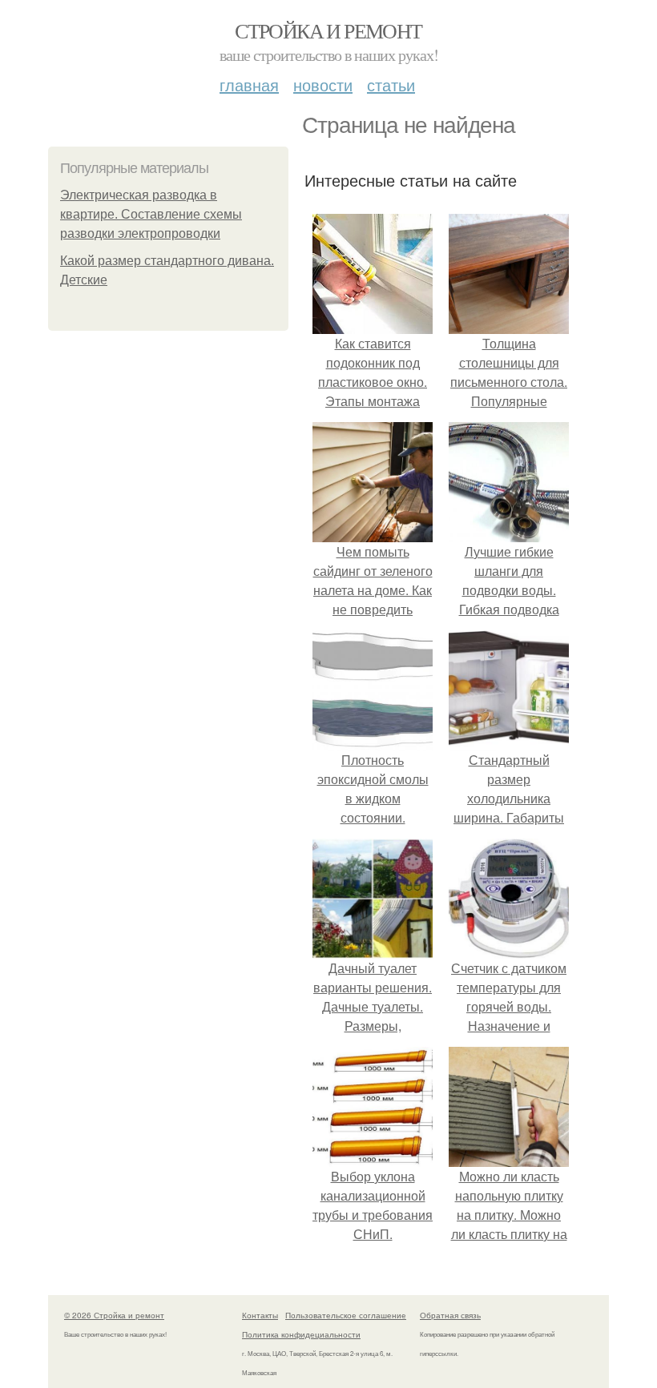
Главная (249, 84)
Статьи (391, 84)
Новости (323, 84)
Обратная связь (450, 1315)
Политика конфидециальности (301, 1334)
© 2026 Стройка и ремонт (114, 1315)
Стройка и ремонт (328, 30)
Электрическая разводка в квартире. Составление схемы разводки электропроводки (151, 214)
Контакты (260, 1315)
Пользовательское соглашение (345, 1315)
